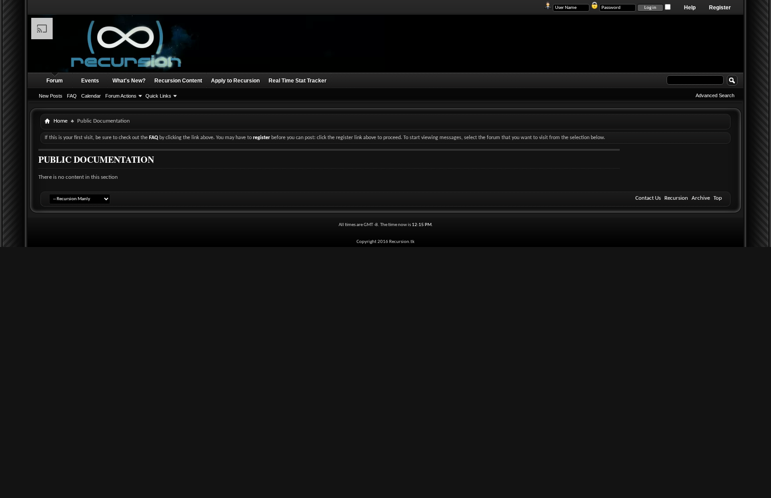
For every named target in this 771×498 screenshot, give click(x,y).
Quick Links (158, 96)
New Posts (50, 96)
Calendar (91, 96)
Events (90, 81)
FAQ (72, 96)
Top (717, 198)
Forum (54, 81)
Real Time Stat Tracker (298, 81)
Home (60, 121)
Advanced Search (715, 95)
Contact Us (648, 198)
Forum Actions (121, 96)
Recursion (676, 198)
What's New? (128, 81)
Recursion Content (178, 81)
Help (690, 7)
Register (720, 7)
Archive (701, 198)
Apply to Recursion (235, 81)
